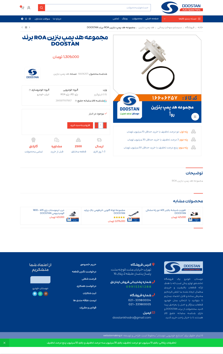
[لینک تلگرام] (22, 19)
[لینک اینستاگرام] (30, 19)
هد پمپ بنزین (146, 27)
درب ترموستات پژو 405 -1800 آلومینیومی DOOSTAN (48, 211)
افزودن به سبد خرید (80, 125)
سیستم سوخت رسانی (170, 27)
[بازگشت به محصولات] (26, 27)
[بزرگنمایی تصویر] (195, 116)
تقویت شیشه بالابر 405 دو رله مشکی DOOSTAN (166, 211)
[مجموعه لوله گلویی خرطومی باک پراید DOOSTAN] (133, 215)
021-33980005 (140, 304)
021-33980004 (139, 300)
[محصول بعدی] (22, 27)
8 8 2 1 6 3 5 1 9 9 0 (138, 286)
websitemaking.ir (112, 335)
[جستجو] (41, 7)
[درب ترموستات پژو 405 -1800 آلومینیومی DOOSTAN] (73, 215)
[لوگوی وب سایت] (182, 7)
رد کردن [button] (4, 343)
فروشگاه (189, 27)
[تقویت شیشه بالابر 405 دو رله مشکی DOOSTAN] (194, 215)
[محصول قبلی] (29, 27)
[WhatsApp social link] (26, 19)
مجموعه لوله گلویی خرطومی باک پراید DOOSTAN (104, 211)
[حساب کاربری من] (29, 8)
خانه (200, 27)
